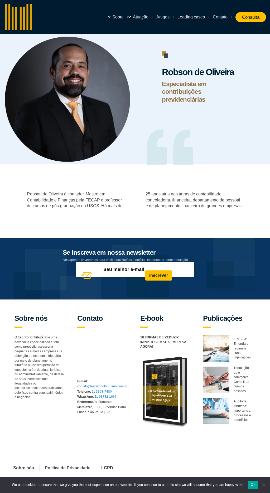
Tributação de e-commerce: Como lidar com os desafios (241, 379)
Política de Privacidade (67, 468)
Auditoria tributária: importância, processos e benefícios (242, 411)
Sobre (118, 16)
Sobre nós (23, 468)
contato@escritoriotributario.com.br (102, 386)
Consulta (250, 17)
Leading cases (191, 16)
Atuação (140, 16)
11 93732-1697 (106, 396)
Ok (253, 484)
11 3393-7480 (102, 391)
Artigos (163, 16)
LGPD (107, 468)
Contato (220, 16)
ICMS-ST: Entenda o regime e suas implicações (242, 348)
